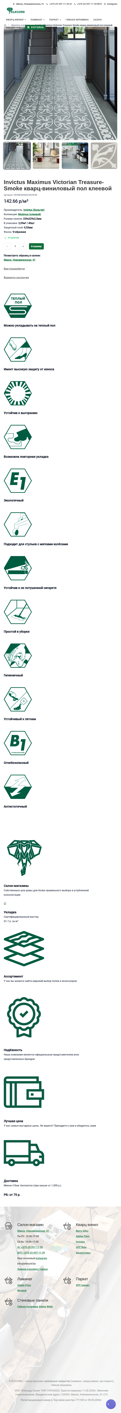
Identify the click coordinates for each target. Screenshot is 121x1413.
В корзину (36, 246)
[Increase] (23, 246)
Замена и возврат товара (32, 1269)
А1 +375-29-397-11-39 (30, 1247)
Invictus (80, 1241)
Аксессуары (83, 1252)
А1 (70, 4)
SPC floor (81, 1247)
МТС (99, 4)
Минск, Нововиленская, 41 (30, 4)
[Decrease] (7, 246)
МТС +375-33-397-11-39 (31, 1252)
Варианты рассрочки (16, 277)
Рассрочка (13, 27)
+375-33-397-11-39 (87, 4)
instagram (112, 4)
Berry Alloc (82, 1230)
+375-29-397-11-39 (59, 4)
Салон (97, 19)
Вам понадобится (14, 268)
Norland (21, 1290)
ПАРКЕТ (54, 19)
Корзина (36, 27)
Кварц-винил (15, 19)
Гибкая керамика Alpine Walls (35, 1306)
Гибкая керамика (77, 19)
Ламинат (37, 19)
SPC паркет (83, 1285)
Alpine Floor (83, 1236)
